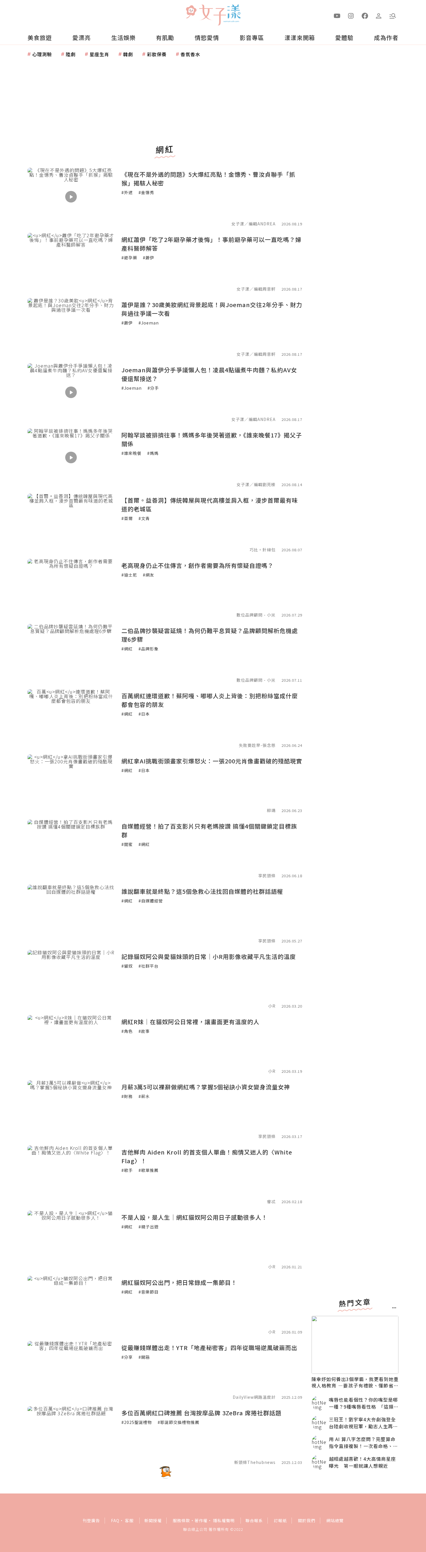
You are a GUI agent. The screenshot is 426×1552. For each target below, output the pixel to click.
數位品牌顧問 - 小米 (256, 615)
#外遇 (127, 192)
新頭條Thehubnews (255, 1462)
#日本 (144, 714)
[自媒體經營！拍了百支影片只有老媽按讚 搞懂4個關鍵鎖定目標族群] (71, 849)
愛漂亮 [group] (81, 37)
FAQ (115, 1520)
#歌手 (127, 1170)
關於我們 (306, 1520)
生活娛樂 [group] (123, 37)
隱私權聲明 (224, 1520)
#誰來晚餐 (131, 453)
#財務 (127, 1096)
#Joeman (149, 323)
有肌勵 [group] (165, 37)
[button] (392, 15)
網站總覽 (335, 1520)
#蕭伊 (148, 257)
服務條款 (181, 1520)
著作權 (200, 1520)
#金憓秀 (146, 192)
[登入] (379, 15)
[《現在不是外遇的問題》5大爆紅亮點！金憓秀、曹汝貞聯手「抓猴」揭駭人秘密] (71, 197)
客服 (129, 1520)
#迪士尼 (129, 575)
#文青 (144, 518)
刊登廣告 (91, 1520)
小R (272, 1006)
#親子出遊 (149, 1227)
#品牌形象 (149, 649)
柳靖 (271, 810)
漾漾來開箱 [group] (300, 37)
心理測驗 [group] (42, 54)
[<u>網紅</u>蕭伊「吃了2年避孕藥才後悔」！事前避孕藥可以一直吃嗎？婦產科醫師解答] (71, 262)
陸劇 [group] (71, 54)
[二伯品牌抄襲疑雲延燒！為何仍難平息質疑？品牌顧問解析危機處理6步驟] (71, 653)
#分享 (127, 1357)
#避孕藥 (129, 257)
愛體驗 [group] (344, 37)
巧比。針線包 (263, 549)
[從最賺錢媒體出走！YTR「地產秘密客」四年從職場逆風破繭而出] (71, 1370)
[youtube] (337, 15)
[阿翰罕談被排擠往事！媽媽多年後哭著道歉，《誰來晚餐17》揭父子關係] (71, 457)
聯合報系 (254, 1520)
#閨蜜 (127, 844)
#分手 (153, 388)
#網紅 (127, 649)
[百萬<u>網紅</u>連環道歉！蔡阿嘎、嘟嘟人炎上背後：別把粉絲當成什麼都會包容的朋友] (71, 718)
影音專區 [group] (252, 37)
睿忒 (271, 1201)
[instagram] (351, 15)
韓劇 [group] (128, 54)
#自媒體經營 (151, 901)
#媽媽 (153, 453)
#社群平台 (149, 966)
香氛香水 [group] (190, 54)
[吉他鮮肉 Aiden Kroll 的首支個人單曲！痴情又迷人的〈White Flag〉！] (71, 1174)
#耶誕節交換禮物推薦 (178, 1422)
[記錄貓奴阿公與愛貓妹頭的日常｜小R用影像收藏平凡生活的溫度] (71, 979)
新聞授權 (153, 1520)
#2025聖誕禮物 (136, 1422)
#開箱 (144, 1357)
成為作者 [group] (386, 37)
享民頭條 (267, 875)
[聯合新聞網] (191, 12)
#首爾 (127, 518)
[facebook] (365, 15)
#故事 (144, 1031)
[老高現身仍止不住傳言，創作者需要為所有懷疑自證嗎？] (71, 588)
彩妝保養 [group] (157, 54)
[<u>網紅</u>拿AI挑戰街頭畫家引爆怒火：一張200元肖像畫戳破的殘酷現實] (71, 783)
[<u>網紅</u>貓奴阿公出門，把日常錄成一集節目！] (71, 1305)
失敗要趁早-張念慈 (257, 745)
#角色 (127, 1031)
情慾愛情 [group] (207, 37)
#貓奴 (127, 966)
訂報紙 (280, 1520)
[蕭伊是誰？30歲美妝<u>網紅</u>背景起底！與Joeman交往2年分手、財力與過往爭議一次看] (71, 327)
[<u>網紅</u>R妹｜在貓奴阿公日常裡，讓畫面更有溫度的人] (71, 1044)
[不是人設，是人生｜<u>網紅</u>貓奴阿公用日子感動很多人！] (71, 1240)
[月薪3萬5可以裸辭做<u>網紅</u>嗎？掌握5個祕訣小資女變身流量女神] (71, 1109)
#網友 (148, 575)
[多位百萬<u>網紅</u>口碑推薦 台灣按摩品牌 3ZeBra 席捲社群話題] (71, 1435)
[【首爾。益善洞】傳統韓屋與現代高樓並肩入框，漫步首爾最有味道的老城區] (71, 523)
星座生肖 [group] (99, 54)
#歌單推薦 (149, 1170)
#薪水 (144, 1096)
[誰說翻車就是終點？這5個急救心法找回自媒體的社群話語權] (71, 914)
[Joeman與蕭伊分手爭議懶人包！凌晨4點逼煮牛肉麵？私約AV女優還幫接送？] (71, 392)
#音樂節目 (149, 1292)
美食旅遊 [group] (40, 37)
